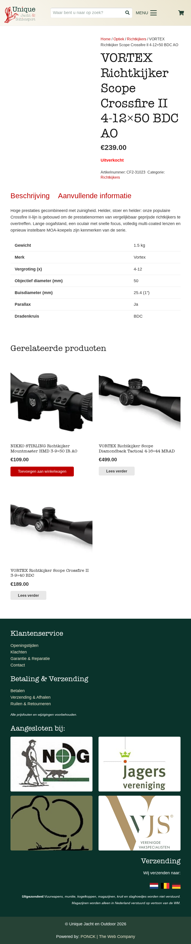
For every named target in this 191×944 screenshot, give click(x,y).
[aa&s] (51, 823)
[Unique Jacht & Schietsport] (19, 15)
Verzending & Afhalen (30, 697)
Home (106, 39)
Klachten (18, 652)
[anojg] (51, 764)
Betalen (17, 690)
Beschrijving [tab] (30, 196)
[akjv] (140, 764)
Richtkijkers (136, 39)
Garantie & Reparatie (30, 658)
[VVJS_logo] (140, 823)
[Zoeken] (127, 12)
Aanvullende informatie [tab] (94, 196)
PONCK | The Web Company (108, 936)
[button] (153, 13)
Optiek (118, 39)
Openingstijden (24, 645)
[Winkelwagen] (181, 13)
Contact (17, 665)
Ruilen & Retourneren (30, 703)
